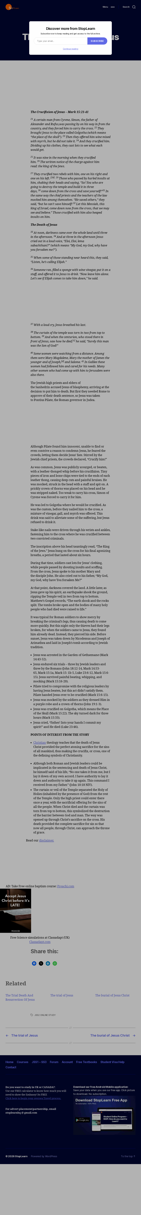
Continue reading (70, 49)
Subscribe (97, 41)
